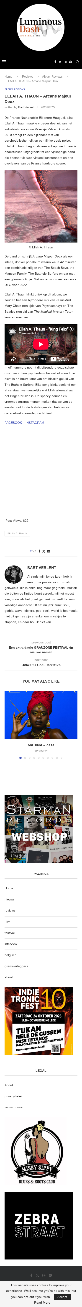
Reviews (27, 76)
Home (8, 76)
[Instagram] (65, 62)
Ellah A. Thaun (17, 533)
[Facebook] (55, 62)
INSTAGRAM (35, 422)
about (9, 977)
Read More (42, 1302)
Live (7, 922)
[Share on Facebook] (39, 551)
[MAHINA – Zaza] (41, 715)
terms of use (14, 1107)
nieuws (10, 899)
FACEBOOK (13, 422)
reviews (10, 910)
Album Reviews (52, 76)
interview (11, 944)
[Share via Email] (48, 551)
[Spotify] (70, 62)
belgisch (10, 955)
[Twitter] (60, 62)
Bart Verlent (26, 107)
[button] (8, 724)
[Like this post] (34, 551)
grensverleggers (16, 966)
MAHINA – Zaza (41, 745)
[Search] (77, 62)
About (9, 1085)
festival (10, 933)
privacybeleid (14, 1096)
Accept (62, 1297)
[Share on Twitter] (43, 551)
